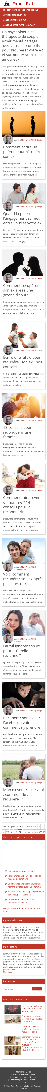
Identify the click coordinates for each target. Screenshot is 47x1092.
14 (16, 831)
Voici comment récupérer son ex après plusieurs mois (23, 578)
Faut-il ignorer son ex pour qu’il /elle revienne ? (21, 650)
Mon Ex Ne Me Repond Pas (14, 20)
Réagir (39, 140)
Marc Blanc (8, 972)
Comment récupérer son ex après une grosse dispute (21, 290)
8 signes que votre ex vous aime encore (32, 1048)
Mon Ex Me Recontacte (13, 25)
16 (25, 831)
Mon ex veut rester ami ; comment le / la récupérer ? (23, 794)
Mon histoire (13, 10)
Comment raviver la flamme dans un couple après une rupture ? (31, 1041)
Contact (30, 25)
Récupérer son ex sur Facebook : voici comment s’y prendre (21, 722)
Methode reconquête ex (14, 15)
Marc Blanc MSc (28, 140)
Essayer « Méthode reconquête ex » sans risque (22, 909)
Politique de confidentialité (24, 1074)
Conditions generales (19, 1080)
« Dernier (40, 831)
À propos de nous (30, 10)
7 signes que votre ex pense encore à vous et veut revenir (33, 1009)
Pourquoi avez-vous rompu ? (21, 871)
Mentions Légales (23, 1072)
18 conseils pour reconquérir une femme (17, 432)
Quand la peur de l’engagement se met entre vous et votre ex (22, 218)
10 (7, 831)
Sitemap (32, 1077)
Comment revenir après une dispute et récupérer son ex (31, 1029)
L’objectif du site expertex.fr (16, 927)
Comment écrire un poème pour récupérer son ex (23, 151)
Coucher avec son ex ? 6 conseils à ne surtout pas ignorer (32, 1019)
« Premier (32, 826)
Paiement (34, 1080)
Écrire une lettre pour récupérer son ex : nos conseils (22, 362)
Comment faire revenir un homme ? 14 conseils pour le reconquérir (23, 504)
